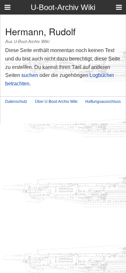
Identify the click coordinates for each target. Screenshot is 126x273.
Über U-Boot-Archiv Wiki (56, 101)
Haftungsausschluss (103, 101)
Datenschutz (16, 101)
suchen (29, 75)
